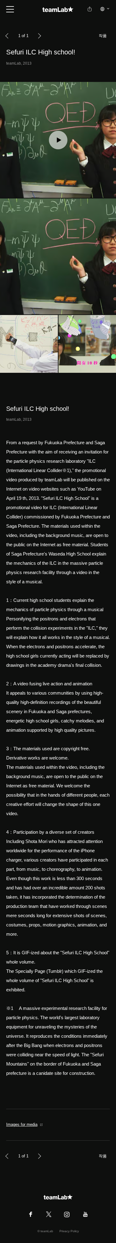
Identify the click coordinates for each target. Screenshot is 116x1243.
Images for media (21, 1124)
